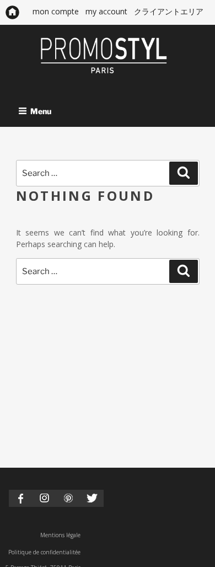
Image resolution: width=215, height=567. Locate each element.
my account (106, 11)
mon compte (56, 11)
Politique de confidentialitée (44, 552)
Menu (40, 110)
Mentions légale (60, 535)
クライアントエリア (168, 11)
